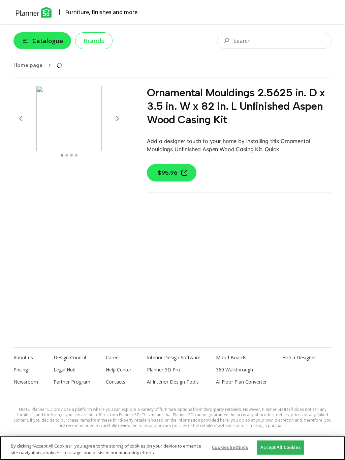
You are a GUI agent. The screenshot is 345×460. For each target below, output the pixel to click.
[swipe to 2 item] (71, 155)
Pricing (20, 369)
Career (113, 357)
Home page (27, 65)
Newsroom (25, 382)
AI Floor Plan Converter (241, 382)
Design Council (70, 357)
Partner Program (72, 382)
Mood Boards (231, 357)
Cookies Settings (230, 447)
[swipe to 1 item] (66, 155)
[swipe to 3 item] (76, 155)
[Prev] (20, 118)
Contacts (115, 382)
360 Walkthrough (234, 369)
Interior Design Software (173, 357)
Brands (94, 41)
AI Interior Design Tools (173, 382)
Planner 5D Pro (163, 369)
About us (23, 357)
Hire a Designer (299, 357)
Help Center (118, 369)
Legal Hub (64, 369)
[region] (172, 448)
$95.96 (168, 172)
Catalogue (47, 41)
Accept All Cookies (280, 447)
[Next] (117, 118)
